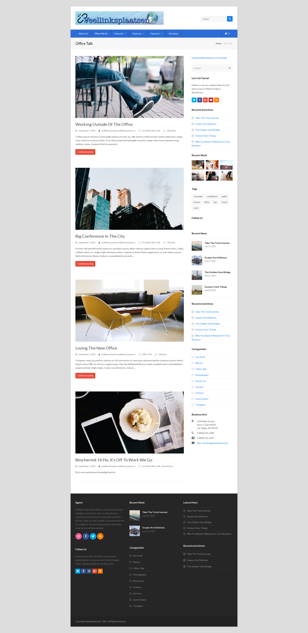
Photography (202, 375)
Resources (200, 381)
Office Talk (155, 130)
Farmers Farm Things (205, 135)
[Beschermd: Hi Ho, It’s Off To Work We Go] (129, 422)
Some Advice (167, 466)
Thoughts (200, 404)
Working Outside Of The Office (104, 124)
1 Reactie (171, 242)
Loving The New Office (96, 347)
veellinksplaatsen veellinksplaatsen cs (118, 130)
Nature (198, 363)
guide (224, 196)
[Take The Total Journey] (197, 246)
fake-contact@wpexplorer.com (212, 443)
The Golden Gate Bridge (207, 129)
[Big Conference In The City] (129, 199)
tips (215, 202)
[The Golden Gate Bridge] (197, 275)
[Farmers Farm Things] (197, 290)
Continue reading (85, 152)
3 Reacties (171, 130)
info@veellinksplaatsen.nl (204, 57)
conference (212, 196)
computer (198, 196)
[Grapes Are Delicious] (197, 260)
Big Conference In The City (100, 236)
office (206, 202)
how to (197, 202)
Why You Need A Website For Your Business (209, 533)
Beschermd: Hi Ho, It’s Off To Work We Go (113, 459)
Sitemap (223, 57)
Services (199, 392)
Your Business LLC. (93, 621)
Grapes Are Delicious (205, 123)
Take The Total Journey (207, 118)
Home (218, 43)
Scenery (199, 387)
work (196, 208)
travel (224, 202)
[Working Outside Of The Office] (129, 87)
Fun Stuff (146, 130)
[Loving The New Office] (129, 311)
